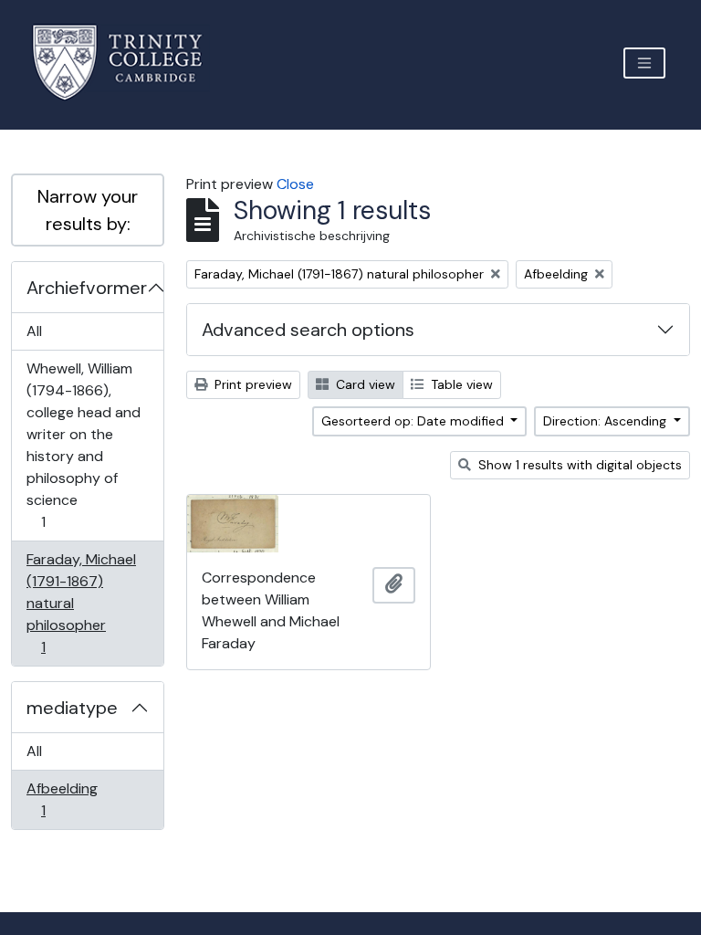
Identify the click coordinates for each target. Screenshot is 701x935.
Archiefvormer (86, 287)
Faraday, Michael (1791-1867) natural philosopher (81, 603)
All (34, 331)
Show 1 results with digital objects (578, 465)
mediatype (72, 708)
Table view (460, 384)
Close (295, 184)
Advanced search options (308, 329)
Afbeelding (62, 799)
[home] (128, 62)
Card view (363, 384)
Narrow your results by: (87, 210)
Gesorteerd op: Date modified (414, 421)
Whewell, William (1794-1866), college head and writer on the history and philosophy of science (83, 444)
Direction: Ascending (606, 421)
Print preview (251, 384)
